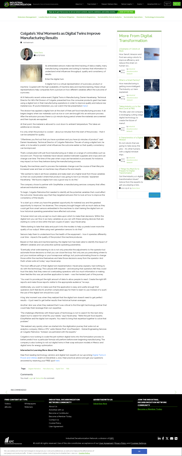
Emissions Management (27, 17)
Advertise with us (56, 410)
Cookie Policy (55, 423)
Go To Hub (154, 195)
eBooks (8, 407)
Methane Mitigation (66, 17)
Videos (8, 404)
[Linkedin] (160, 439)
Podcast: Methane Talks (109, 4)
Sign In (167, 4)
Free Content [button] (91, 4)
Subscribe (40, 378)
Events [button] (139, 4)
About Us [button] (79, 4)
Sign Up (176, 4)
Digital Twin (60, 369)
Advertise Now (100, 404)
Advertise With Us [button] (153, 4)
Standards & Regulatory (86, 17)
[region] (91, 451)
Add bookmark (28, 42)
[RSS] (176, 439)
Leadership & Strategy (48, 17)
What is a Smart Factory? (129, 80)
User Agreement (56, 426)
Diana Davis (38, 53)
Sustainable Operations (133, 17)
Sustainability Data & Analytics (110, 17)
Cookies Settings (138, 443)
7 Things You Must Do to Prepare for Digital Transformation (129, 171)
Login (30, 378)
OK (139, 451)
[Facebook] (163, 439)
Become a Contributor (59, 413)
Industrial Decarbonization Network (132, 71)
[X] (168, 439)
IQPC (112, 438)
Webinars (28, 407)
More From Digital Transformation (135, 38)
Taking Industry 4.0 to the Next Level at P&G (130, 107)
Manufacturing (48, 369)
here (85, 106)
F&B (67, 369)
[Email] (172, 439)
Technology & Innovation (154, 17)
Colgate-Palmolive (34, 369)
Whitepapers (30, 404)
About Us (53, 406)
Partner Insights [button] (126, 4)
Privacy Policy (120, 443)
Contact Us (54, 420)
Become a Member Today (60, 416)
